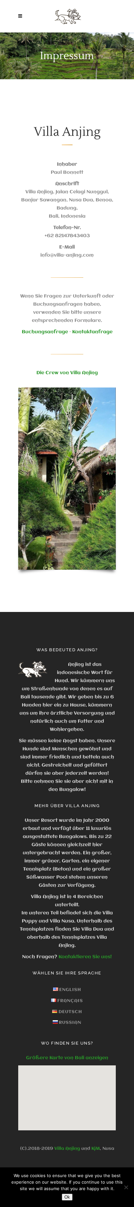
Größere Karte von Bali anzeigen (67, 1058)
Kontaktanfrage (92, 332)
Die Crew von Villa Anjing (67, 372)
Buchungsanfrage (45, 332)
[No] (126, 1187)
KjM (95, 1148)
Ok (67, 1197)
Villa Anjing (67, 1148)
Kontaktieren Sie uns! (85, 956)
